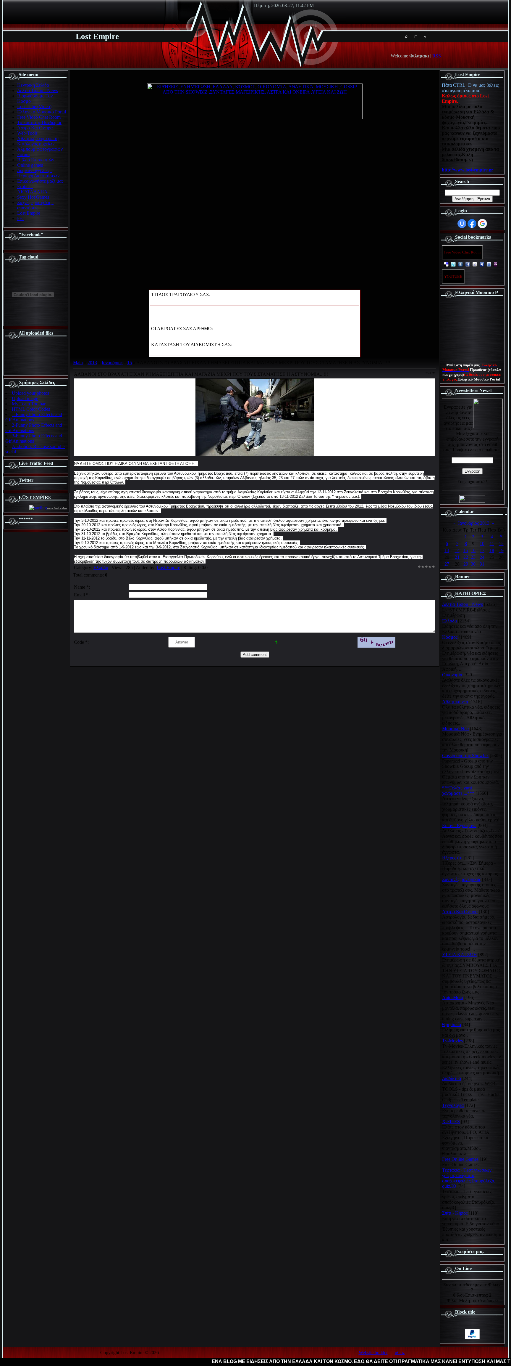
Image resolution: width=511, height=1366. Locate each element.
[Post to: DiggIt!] (460, 264)
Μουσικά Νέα (455, 728)
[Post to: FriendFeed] (488, 264)
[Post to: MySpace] (481, 264)
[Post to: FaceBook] (467, 264)
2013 (92, 362)
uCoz (400, 1352)
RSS (436, 55)
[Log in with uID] (461, 223)
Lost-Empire (168, 567)
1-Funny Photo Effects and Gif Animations (33, 417)
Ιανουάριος (112, 362)
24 (482, 557)
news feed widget (57, 508)
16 (473, 550)
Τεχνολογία (453, 1105)
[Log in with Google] (482, 223)
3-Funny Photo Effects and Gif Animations (33, 438)
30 (473, 563)
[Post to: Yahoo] (495, 264)
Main (78, 362)
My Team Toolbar (29, 403)
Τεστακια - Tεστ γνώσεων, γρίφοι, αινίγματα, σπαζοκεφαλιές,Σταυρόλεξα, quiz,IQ (468, 1178)
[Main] (406, 36)
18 (491, 550)
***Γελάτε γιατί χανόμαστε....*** (458, 790)
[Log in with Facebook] (472, 223)
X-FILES (451, 1121)
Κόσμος (449, 637)
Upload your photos (30, 393)
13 (446, 550)
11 (492, 543)
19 (501, 550)
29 (465, 563)
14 (457, 550)
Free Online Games (460, 1159)
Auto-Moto (452, 997)
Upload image (25, 398)
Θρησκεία (451, 1024)
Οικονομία (452, 674)
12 (501, 543)
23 (473, 557)
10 (482, 543)
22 (465, 557)
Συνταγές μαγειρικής (461, 879)
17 (482, 550)
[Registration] (416, 36)
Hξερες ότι (452, 857)
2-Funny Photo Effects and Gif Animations (33, 428)
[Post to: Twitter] (453, 264)
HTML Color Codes (31, 409)
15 (129, 362)
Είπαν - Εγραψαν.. (459, 825)
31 (482, 563)
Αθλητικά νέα (455, 701)
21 (457, 557)
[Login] (424, 36)
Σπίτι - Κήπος (455, 1213)
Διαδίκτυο (451, 1078)
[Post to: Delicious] (446, 264)
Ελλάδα (100, 567)
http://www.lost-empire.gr (467, 169)
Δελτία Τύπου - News (462, 604)
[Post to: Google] (474, 264)
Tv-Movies (452, 1040)
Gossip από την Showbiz (465, 755)
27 (446, 563)
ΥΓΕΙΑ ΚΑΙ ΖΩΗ (459, 954)
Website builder (373, 1352)
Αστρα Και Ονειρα (460, 911)
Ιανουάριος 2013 (473, 523)
